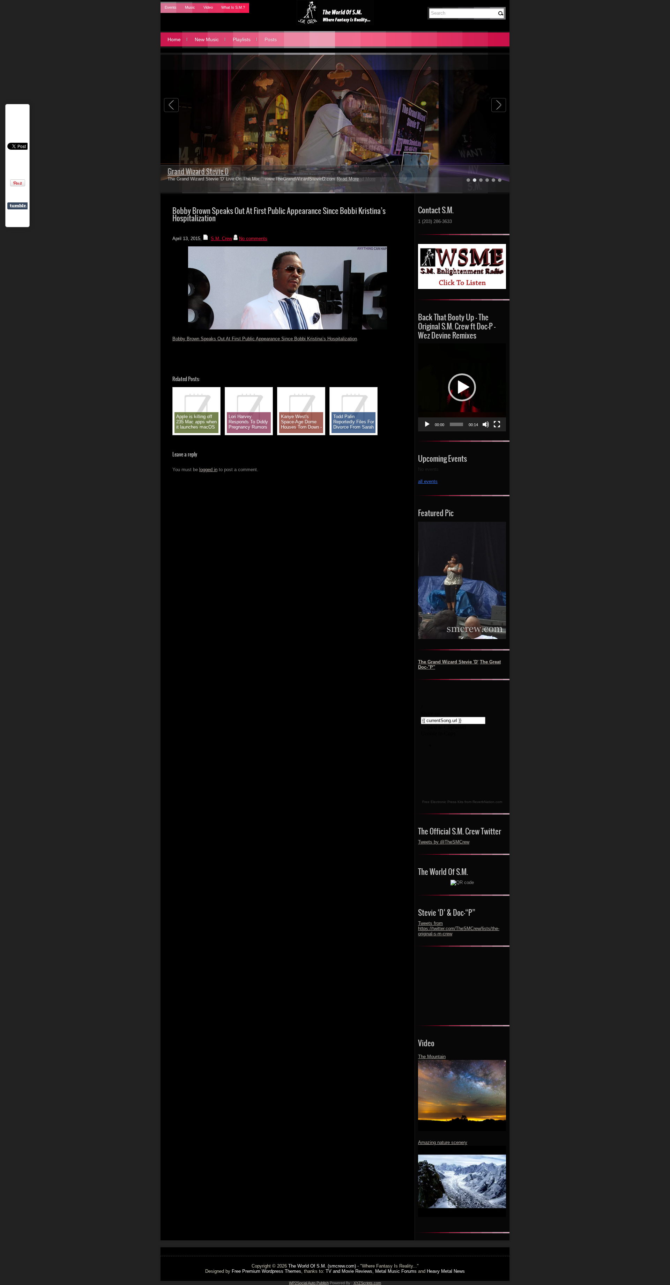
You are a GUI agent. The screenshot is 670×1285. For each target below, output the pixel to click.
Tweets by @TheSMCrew (443, 842)
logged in (208, 469)
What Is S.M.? (233, 7)
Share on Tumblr (18, 205)
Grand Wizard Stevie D (198, 171)
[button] (462, 387)
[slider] (456, 424)
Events (171, 7)
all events (428, 481)
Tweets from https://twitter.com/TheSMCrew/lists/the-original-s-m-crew (458, 928)
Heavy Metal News (446, 1271)
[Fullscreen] (496, 424)
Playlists (242, 39)
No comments (253, 238)
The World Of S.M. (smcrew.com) (322, 1266)
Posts (271, 39)
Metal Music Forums (396, 1271)
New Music (207, 39)
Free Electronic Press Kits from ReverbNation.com (462, 802)
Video (208, 7)
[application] (462, 387)
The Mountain (432, 1056)
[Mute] (485, 424)
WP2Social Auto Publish (309, 1283)
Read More (348, 178)
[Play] (427, 424)
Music (190, 7)
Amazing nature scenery (442, 1142)
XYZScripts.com (367, 1283)
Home (174, 39)
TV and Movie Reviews (349, 1271)
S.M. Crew (221, 238)
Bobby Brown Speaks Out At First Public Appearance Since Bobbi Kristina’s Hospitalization (264, 338)
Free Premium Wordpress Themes (266, 1271)
